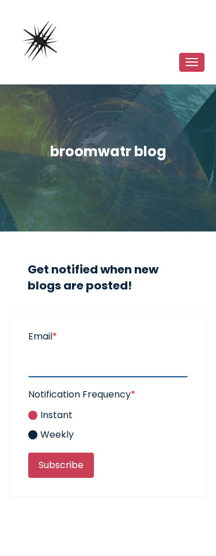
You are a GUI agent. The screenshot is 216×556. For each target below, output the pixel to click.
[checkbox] (108, 423)
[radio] (108, 415)
